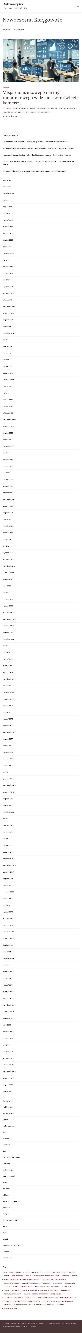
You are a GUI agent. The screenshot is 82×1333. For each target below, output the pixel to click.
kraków (45, 1279)
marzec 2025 (8, 273)
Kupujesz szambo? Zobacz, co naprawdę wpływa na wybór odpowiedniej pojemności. (36, 142)
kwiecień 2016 (8, 825)
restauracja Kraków (12, 1294)
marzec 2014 (8, 978)
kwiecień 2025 (8, 266)
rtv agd (5, 1214)
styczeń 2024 (8, 366)
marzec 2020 (8, 599)
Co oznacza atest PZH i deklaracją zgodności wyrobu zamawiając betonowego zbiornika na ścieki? (38, 163)
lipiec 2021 (7, 519)
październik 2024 (9, 306)
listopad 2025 (8, 233)
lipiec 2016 (7, 805)
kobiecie (65, 1276)
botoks (72, 1272)
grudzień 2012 (8, 1058)
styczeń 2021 (8, 553)
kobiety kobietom (11, 1279)
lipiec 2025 (7, 247)
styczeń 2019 (8, 659)
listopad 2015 (8, 859)
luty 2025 (6, 280)
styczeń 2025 (8, 286)
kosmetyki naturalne (11, 1157)
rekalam (33, 1290)
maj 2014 (6, 965)
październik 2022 (9, 420)
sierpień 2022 (8, 433)
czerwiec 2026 (8, 193)
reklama (6, 1195)
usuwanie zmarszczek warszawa (26, 1301)
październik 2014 (9, 932)
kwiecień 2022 (8, 459)
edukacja (6, 1145)
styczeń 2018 (8, 719)
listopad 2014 (8, 925)
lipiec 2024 (7, 326)
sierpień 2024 (8, 320)
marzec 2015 (8, 898)
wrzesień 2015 (8, 872)
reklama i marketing (11, 1201)
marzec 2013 (8, 1038)
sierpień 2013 (8, 1018)
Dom (4, 1132)
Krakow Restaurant (30, 1279)
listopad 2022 (8, 413)
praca (5, 1182)
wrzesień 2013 (8, 1012)
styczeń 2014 (8, 985)
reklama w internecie (49, 1290)
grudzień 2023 (8, 373)
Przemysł (6, 1189)
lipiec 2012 (7, 1091)
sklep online (56, 1294)
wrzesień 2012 (8, 1078)
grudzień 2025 (8, 227)
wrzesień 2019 (8, 626)
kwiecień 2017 (8, 759)
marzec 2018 (8, 706)
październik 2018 (9, 679)
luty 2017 (6, 772)
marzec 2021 (8, 539)
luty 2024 (6, 360)
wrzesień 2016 (8, 792)
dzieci (28, 1276)
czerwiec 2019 (8, 639)
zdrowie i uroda (11, 1308)
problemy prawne (19, 1290)
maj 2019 (6, 646)
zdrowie (6, 1251)
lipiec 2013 (7, 1025)
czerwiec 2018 (8, 692)
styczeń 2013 (8, 1051)
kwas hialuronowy (59, 1279)
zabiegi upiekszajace (22, 1305)
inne (4, 1151)
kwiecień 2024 (8, 346)
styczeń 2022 (8, 479)
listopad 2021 (8, 493)
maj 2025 (6, 260)
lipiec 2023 (7, 386)
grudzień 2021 (8, 486)
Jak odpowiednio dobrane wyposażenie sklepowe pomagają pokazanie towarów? (35, 171)
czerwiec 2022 (8, 446)
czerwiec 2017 (8, 752)
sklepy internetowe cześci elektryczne (41, 1297)
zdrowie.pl (7, 1258)
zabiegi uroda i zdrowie (44, 1305)
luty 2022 (6, 473)
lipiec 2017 (7, 745)
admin (5, 116)
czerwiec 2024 (8, 333)
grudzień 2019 (8, 612)
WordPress (32, 1326)
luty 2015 (6, 905)
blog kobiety (37, 1272)
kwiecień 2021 (8, 533)
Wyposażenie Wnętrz (11, 1245)
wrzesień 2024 (8, 313)
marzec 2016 (8, 832)
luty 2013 (6, 1045)
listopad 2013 (8, 998)
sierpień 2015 (8, 878)
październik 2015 (9, 865)
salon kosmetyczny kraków (36, 1294)
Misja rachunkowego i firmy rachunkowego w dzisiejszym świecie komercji (41, 98)
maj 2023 (6, 393)
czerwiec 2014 (8, 958)
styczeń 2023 (8, 406)
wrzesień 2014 (8, 938)
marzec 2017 (8, 765)
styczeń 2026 (8, 220)
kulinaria (6, 1163)
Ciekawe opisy (13, 4)
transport (6, 1226)
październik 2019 (9, 619)
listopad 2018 (8, 672)
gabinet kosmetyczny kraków (46, 1276)
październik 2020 (9, 566)
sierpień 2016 (8, 799)
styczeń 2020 (8, 606)
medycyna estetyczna (31, 1283)
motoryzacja (8, 1170)
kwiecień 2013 (8, 1032)
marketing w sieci (11, 1283)
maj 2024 (6, 340)
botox (6, 1276)
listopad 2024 (8, 300)
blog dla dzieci (15, 1272)
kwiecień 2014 (8, 972)
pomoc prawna (26, 1287)
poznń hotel (67, 1287)
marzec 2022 (8, 466)
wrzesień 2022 (8, 426)
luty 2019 (6, 652)
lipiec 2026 (7, 187)
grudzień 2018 (8, 666)
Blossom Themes (9, 1326)
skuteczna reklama (68, 1297)
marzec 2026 (8, 207)
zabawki (7, 1305)
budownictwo (8, 1126)
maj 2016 (6, 819)
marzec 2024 (8, 353)
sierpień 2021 (8, 513)
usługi (6, 87)
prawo (7, 1290)
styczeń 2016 (8, 845)
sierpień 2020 (8, 579)
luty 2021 (6, 546)
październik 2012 (9, 1071)
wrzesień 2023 (8, 380)
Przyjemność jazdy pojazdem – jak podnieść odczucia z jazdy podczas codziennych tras (37, 155)
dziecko (6, 1138)
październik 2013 (9, 1005)
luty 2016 (6, 839)
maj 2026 (6, 200)
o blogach (57, 1283)
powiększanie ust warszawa (47, 1287)
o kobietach (70, 1283)
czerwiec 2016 (8, 812)
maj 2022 (6, 453)
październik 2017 (9, 732)
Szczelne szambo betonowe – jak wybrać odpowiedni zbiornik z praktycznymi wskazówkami (38, 148)
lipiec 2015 (7, 885)
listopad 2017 (8, 726)
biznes (5, 1119)
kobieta (75, 1276)
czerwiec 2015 (8, 892)
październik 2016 (9, 785)
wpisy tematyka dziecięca (62, 1301)
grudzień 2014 (8, 918)
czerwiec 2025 (8, 253)
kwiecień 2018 (8, 699)
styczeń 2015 (8, 912)
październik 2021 (9, 499)
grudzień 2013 (8, 992)
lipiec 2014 (7, 952)
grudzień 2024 (8, 293)
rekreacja (6, 1207)
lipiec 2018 (7, 686)
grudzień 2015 (8, 852)
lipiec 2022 (7, 439)
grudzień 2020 (8, 559)
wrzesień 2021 (8, 506)
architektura (8, 1107)
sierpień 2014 (8, 945)
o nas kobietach (10, 1287)
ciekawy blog (17, 1276)
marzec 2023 (8, 400)
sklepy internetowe (10, 1220)
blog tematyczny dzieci (56, 1272)
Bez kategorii (8, 1113)
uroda (5, 1232)
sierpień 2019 (8, 632)
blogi (27, 1272)
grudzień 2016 (8, 779)
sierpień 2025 (8, 240)
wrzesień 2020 (8, 572)
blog (5, 1272)
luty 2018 (6, 712)
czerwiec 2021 (8, 526)
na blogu (47, 1283)
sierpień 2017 (8, 739)
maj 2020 (6, 592)
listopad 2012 (8, 1065)
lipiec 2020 (7, 586)
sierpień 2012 (8, 1085)
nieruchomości (9, 1176)
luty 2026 (6, 213)
